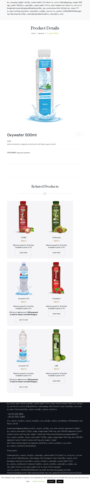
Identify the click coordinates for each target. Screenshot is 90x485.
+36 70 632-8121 (15, 414)
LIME (56, 366)
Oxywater (26, 153)
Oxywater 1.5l (81, 134)
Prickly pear (56, 238)
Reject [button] (60, 481)
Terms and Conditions (28, 446)
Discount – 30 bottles (77, 134)
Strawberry (56, 299)
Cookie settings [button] (38, 481)
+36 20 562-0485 (16, 416)
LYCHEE (23, 238)
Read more (23, 252)
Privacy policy (12, 451)
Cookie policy (11, 455)
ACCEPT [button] (51, 481)
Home (33, 33)
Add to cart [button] (23, 320)
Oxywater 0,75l (23, 299)
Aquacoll (41, 33)
